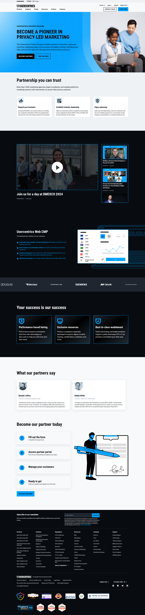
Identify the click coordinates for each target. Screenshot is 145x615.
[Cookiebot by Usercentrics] (29, 1)
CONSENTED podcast (79, 555)
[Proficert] (40, 608)
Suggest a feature (117, 546)
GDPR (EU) (58, 538)
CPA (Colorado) (59, 543)
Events (76, 552)
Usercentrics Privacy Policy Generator (23, 544)
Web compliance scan (22, 561)
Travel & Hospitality (40, 566)
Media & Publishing (40, 546)
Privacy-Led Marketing (80, 549)
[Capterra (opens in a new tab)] (25, 607)
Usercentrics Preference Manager (23, 551)
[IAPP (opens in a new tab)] (81, 596)
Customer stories (78, 546)
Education (38, 561)
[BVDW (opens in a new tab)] (70, 596)
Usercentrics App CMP (22, 538)
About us (95, 535)
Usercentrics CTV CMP (22, 540)
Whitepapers (77, 538)
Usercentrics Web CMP (22, 535)
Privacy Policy (47, 580)
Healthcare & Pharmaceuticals (43, 555)
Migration (38, 544)
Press (94, 538)
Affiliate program (117, 555)
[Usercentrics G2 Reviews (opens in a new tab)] (33, 596)
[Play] (57, 167)
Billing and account (117, 543)
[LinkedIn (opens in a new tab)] (127, 586)
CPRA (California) (59, 540)
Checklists (76, 540)
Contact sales (116, 538)
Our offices (96, 540)
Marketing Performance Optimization (42, 540)
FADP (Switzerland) (60, 549)
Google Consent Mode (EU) (62, 558)
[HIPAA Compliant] (62, 608)
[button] (19, 9)
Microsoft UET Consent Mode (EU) (62, 561)
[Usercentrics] (20, 1)
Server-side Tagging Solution (24, 548)
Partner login (116, 549)
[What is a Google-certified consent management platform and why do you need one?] (20, 596)
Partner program (117, 552)
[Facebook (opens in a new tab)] (118, 586)
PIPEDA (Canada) (59, 552)
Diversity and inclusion (98, 552)
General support (117, 535)
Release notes (77, 560)
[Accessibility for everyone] (98, 596)
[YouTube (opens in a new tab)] (123, 586)
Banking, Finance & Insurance (43, 552)
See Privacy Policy (85, 524)
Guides (76, 558)
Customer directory (79, 569)
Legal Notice (57, 580)
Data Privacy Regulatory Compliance (42, 535)
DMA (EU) (57, 546)
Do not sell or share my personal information (28, 583)
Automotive (39, 564)
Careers (95, 546)
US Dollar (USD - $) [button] (119, 582)
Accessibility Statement (22, 586)
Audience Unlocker (21, 555)
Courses (76, 543)
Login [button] (108, 5)
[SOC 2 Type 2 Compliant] (51, 608)
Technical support (117, 540)
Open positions (97, 549)
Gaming (38, 558)
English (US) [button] (123, 5)
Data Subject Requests (63, 583)
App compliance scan (22, 564)
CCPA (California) (59, 535)
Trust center (96, 543)
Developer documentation (80, 563)
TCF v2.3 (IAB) (58, 555)
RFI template (77, 566)
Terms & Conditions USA (35, 580)
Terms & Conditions (21, 580)
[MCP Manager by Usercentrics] (36, 1)
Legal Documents (67, 580)
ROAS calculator (21, 566)
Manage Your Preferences (48, 583)
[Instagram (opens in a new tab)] (113, 586)
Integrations (20, 558)
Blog (75, 535)
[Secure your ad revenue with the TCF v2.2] (47, 596)
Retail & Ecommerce (41, 549)
